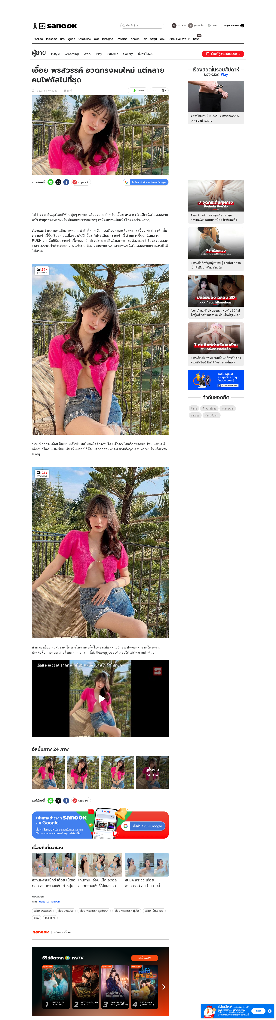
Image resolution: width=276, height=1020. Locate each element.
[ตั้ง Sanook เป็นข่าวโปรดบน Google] (100, 823)
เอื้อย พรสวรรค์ (43, 911)
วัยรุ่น (153, 39)
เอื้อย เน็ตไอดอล (154, 911)
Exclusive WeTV (179, 39)
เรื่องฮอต (51, 39)
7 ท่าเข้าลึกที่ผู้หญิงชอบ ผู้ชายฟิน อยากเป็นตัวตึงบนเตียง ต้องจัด (216, 265)
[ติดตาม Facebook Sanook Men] (216, 379)
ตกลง (258, 1011)
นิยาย (196, 39)
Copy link (83, 182)
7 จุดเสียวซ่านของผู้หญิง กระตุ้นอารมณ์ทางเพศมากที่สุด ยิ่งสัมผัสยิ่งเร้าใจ (214, 219)
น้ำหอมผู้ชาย (209, 408)
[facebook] (66, 182)
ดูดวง (71, 39)
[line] (51, 182)
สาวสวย (195, 415)
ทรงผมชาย (228, 408)
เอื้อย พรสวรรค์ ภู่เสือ (127, 911)
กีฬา (96, 39)
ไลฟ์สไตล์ (122, 39)
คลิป (163, 39)
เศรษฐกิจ (107, 39)
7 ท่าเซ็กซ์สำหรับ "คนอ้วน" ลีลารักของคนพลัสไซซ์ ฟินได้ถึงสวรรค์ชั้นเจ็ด (216, 360)
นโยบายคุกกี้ (244, 1015)
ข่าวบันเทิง (84, 39)
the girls (50, 918)
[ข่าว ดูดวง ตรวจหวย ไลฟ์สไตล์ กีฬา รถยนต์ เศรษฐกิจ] (54, 26)
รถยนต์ (135, 39)
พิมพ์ (69, 90)
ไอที (145, 39)
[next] (164, 987)
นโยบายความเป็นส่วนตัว (227, 1015)
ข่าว (62, 39)
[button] (123, 26)
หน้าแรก (38, 39)
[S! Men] (41, 932)
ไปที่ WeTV (144, 958)
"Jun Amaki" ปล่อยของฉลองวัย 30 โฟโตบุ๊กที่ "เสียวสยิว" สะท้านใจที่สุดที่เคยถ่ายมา (215, 315)
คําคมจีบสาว (211, 415)
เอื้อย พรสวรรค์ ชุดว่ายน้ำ (94, 911)
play (36, 918)
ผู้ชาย (194, 408)
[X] (58, 182)
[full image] (48, 772)
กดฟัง (141, 90)
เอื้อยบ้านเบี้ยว (66, 911)
